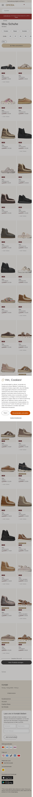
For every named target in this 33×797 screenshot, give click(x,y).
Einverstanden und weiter (20, 413)
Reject (5, 413)
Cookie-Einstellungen (16, 418)
